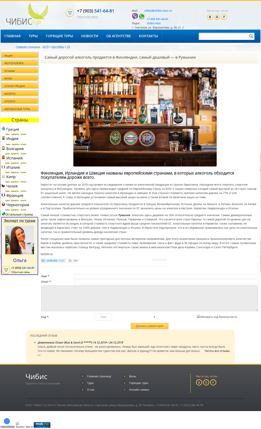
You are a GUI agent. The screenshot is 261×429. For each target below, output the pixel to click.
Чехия (11, 186)
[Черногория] (3, 204)
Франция (14, 195)
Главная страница (28, 46)
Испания (14, 158)
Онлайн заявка (139, 389)
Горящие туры (138, 383)
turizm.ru (47, 254)
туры (7, 134)
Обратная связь (87, 17)
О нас (91, 389)
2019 (45, 46)
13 (68, 46)
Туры (90, 383)
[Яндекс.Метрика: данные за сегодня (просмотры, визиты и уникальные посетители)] (24, 425)
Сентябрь (57, 46)
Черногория (17, 204)
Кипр (10, 176)
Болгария (14, 148)
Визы (132, 376)
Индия (11, 138)
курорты (15, 134)
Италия (12, 167)
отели (23, 134)
